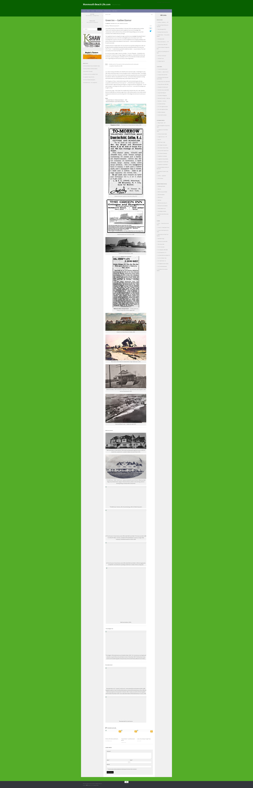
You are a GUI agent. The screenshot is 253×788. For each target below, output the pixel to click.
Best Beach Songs (161, 238)
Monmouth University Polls (162, 241)
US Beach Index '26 (161, 61)
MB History (107, 14)
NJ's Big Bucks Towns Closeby (163, 263)
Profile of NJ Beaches (161, 112)
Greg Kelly (108, 23)
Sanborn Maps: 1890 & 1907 (162, 44)
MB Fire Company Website (162, 191)
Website (108, 764)
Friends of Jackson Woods (162, 134)
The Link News (160, 178)
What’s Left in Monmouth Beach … (112, 738)
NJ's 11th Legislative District (163, 106)
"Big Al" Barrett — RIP (161, 122)
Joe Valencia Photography (162, 95)
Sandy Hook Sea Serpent (162, 115)
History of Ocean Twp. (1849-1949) (164, 81)
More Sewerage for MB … (162, 29)
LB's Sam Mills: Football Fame (163, 150)
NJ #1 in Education (161, 247)
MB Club (159, 189)
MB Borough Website (161, 186)
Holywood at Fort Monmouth (163, 87)
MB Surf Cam (160, 197)
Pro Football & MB (161, 39)
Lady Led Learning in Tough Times (144, 738)
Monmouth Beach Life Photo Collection (90, 68)
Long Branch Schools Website (163, 159)
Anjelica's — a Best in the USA (163, 71)
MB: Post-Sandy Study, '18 (162, 203)
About (88, 10)
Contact (92, 10)
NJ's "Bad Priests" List (162, 260)
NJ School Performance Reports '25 (164, 255)
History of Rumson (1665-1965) (163, 84)
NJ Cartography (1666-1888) (163, 249)
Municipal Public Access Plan (163, 32)
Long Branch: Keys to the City (89, 77)
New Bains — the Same (162, 101)
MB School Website (161, 194)
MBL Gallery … (115, 10)
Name (108, 760)
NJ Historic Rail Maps (161, 103)
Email (131, 760)
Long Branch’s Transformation (163, 161)
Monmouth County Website (162, 205)
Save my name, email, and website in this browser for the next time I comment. (122, 769)
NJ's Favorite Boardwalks (162, 266)
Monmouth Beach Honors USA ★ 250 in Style (92, 65)
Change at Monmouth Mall (162, 74)
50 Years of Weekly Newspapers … (90, 79)
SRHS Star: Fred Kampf (162, 55)
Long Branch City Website (162, 156)
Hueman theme (95, 785)
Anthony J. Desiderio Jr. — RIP (163, 22)
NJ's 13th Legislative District (163, 109)
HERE (126, 100)
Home (84, 10)
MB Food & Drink (99, 10)
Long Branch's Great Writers (163, 164)
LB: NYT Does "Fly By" (161, 142)
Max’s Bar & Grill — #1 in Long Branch (90, 82)
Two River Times (161, 58)
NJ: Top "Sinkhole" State (162, 258)
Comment (109, 751)
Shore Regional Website (162, 211)
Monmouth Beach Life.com (96, 4)
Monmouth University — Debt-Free (164, 98)
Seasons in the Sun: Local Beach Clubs (91, 74)
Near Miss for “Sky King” (88, 71)
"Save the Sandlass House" (163, 69)
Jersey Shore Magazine (162, 92)
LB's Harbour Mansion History (163, 147)
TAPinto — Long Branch (162, 175)
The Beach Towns (107, 10)
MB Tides (159, 200)
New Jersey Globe (161, 244)
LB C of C (159, 139)
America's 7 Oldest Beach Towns (163, 227)
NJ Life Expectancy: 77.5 (162, 252)
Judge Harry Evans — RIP (162, 136)
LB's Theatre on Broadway (162, 153)
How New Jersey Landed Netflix (163, 90)
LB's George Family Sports (162, 145)
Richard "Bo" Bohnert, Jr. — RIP (163, 41)
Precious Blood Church (162, 208)
